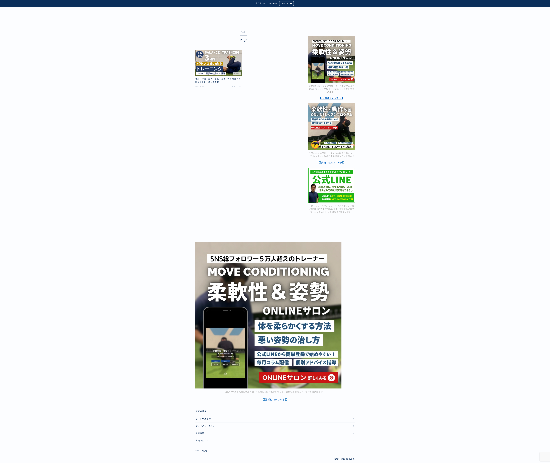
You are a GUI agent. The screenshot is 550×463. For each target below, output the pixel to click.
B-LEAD (285, 3)
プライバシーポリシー (206, 426)
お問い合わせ (202, 440)
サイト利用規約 (203, 419)
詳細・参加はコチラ (331, 162)
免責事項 (200, 433)
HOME (198, 451)
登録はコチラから (275, 399)
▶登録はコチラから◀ (331, 98)
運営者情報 (201, 411)
